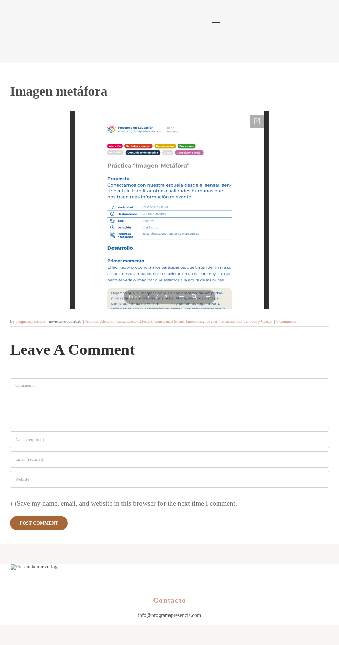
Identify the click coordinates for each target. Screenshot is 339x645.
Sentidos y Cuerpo (257, 321)
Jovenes (211, 321)
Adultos (91, 321)
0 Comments (286, 321)
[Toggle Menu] (216, 22)
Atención (107, 321)
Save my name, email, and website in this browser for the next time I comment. (127, 503)
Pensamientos (230, 321)
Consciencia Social (169, 321)
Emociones (194, 321)
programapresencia (30, 321)
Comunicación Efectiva (134, 321)
